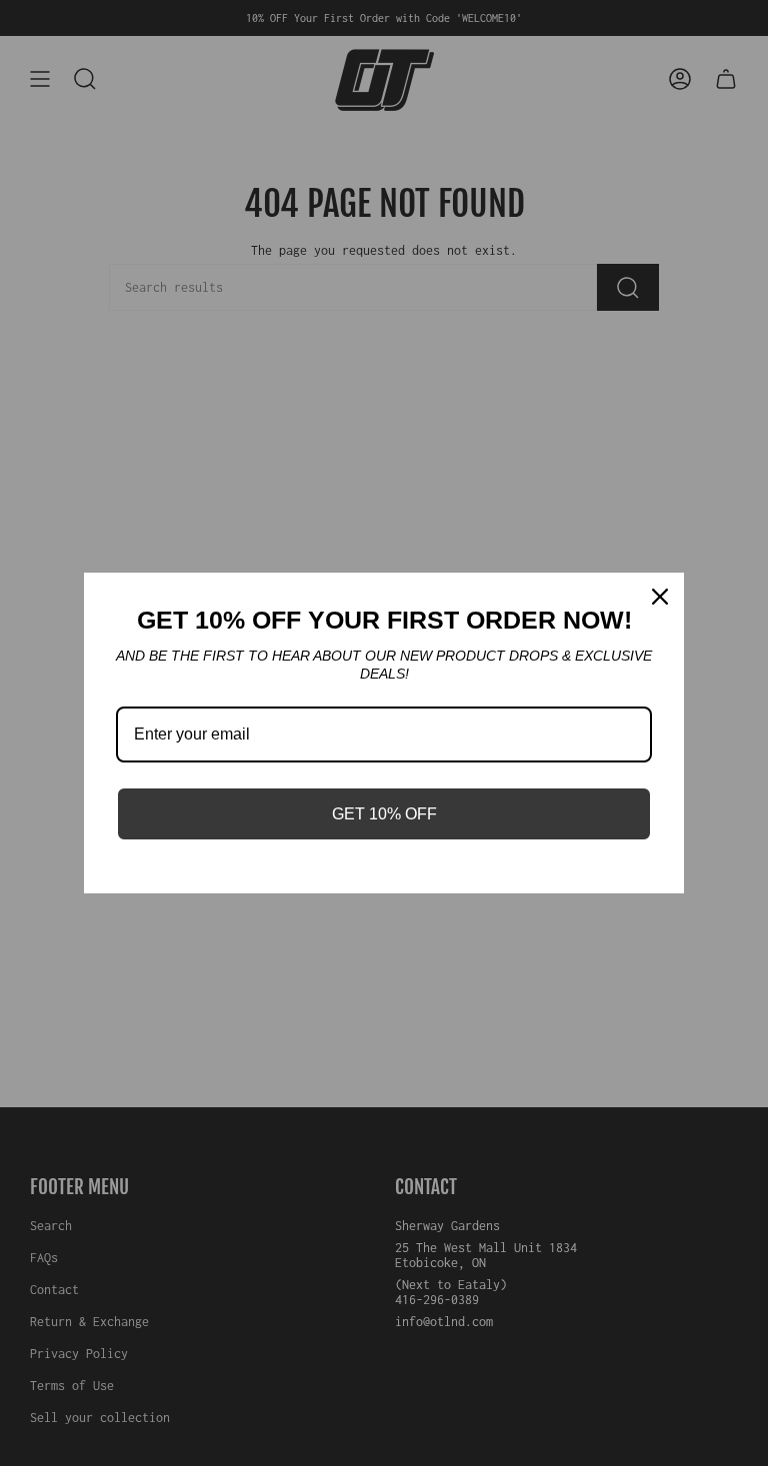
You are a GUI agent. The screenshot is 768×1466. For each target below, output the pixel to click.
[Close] (660, 597)
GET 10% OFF (384, 813)
